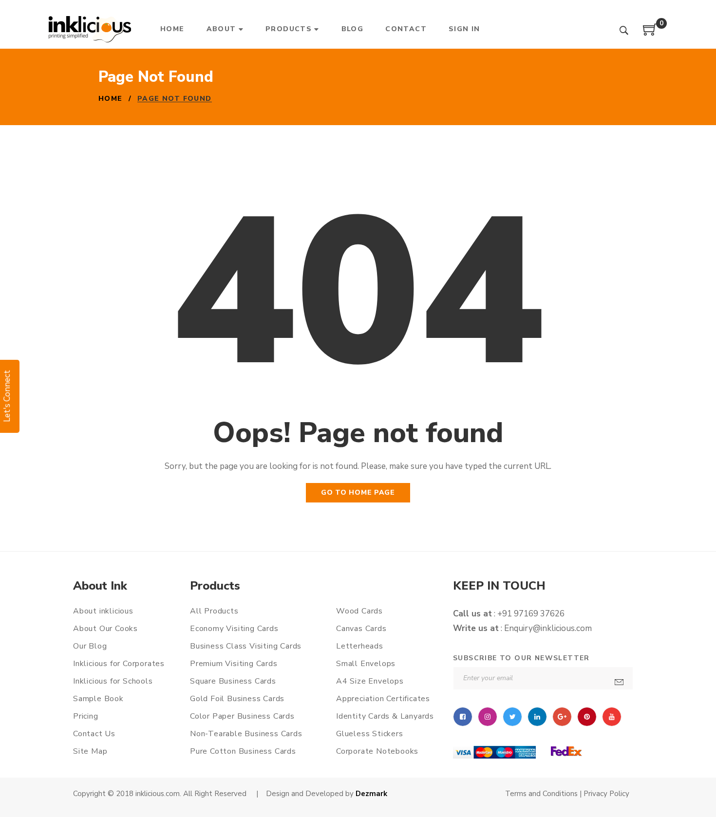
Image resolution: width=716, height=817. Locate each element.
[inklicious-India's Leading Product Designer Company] (90, 29)
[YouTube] (612, 716)
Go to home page (358, 492)
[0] (650, 33)
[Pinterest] (587, 716)
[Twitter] (512, 716)
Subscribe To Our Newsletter (521, 658)
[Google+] (562, 716)
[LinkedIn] (537, 716)
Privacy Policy (605, 793)
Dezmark (371, 793)
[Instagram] (487, 716)
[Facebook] (462, 716)
